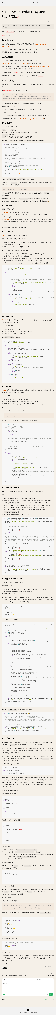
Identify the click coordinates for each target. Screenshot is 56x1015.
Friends (49, 3)
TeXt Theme (34, 1012)
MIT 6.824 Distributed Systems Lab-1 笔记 (14, 975)
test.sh (40, 76)
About (34, 3)
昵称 (4, 979)
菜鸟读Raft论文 (50, 975)
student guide (7, 90)
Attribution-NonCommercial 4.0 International (27, 966)
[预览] (6, 994)
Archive (29, 3)
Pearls (43, 3)
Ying (3, 3)
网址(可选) (39, 979)
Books (39, 3)
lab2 (3, 35)
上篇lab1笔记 (10, 32)
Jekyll (30, 1012)
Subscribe (5, 964)
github (16, 72)
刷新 (28, 1003)
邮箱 (21, 979)
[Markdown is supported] (4, 994)
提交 (51, 994)
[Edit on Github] (18, 17)
